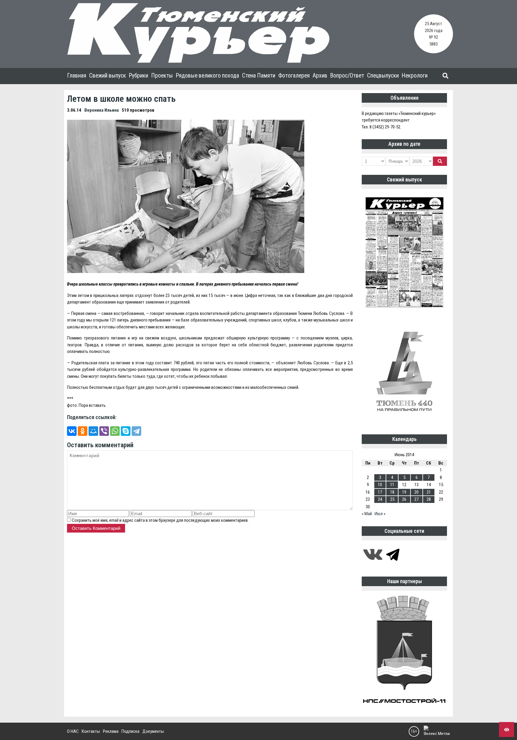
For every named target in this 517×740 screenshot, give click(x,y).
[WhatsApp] (115, 431)
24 (380, 499)
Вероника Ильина (101, 110)
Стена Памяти (258, 75)
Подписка (130, 731)
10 (380, 484)
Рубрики (138, 75)
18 (392, 492)
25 (392, 499)
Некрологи (415, 75)
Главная (76, 75)
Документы (153, 731)
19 (404, 492)
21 (429, 492)
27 (416, 499)
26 (404, 499)
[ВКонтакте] (72, 431)
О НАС (73, 731)
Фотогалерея (294, 75)
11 (392, 484)
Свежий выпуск (107, 75)
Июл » (380, 513)
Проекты (162, 75)
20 (416, 492)
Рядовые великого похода (207, 75)
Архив (320, 75)
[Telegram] (136, 431)
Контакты (91, 731)
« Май (367, 513)
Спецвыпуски (383, 75)
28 (429, 499)
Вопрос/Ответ (347, 75)
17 (380, 492)
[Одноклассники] (82, 431)
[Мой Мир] (93, 431)
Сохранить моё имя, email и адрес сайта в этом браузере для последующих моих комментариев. (160, 520)
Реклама (110, 731)
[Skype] (125, 431)
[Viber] (104, 431)
